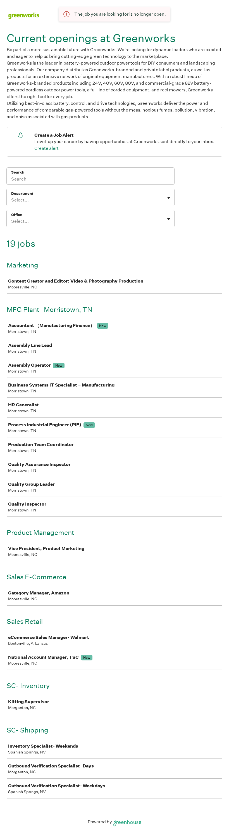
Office (16, 214)
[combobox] (11, 200)
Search (17, 172)
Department (22, 193)
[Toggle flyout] (168, 198)
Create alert (46, 148)
